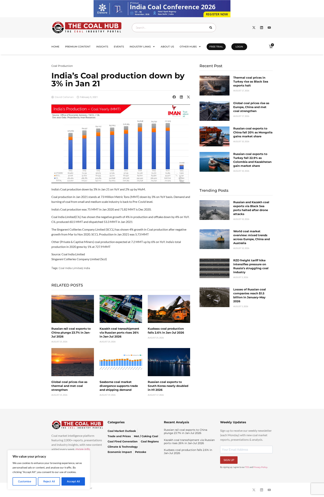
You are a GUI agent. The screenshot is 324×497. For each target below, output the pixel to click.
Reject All (49, 481)
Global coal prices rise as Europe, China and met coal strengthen (251, 107)
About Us (167, 46)
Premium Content (78, 46)
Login (239, 46)
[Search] (211, 27)
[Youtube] (269, 27)
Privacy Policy (260, 467)
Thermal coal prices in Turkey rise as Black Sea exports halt (250, 81)
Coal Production (62, 66)
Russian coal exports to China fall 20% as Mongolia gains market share (252, 132)
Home (55, 46)
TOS (247, 467)
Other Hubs (188, 46)
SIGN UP (229, 460)
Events (119, 46)
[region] (49, 469)
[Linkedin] (261, 27)
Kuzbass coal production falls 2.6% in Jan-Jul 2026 (188, 451)
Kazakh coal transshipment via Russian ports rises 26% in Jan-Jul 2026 (119, 332)
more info (83, 449)
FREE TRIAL (216, 46)
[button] (174, 97)
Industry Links (140, 46)
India (87, 268)
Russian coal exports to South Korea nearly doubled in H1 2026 (168, 386)
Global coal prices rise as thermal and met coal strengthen (69, 386)
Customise (24, 481)
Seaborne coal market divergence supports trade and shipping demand (119, 386)
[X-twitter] (253, 27)
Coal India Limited (70, 268)
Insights (102, 46)
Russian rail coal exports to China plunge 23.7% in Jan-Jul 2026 (71, 332)
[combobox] (174, 27)
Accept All (73, 481)
